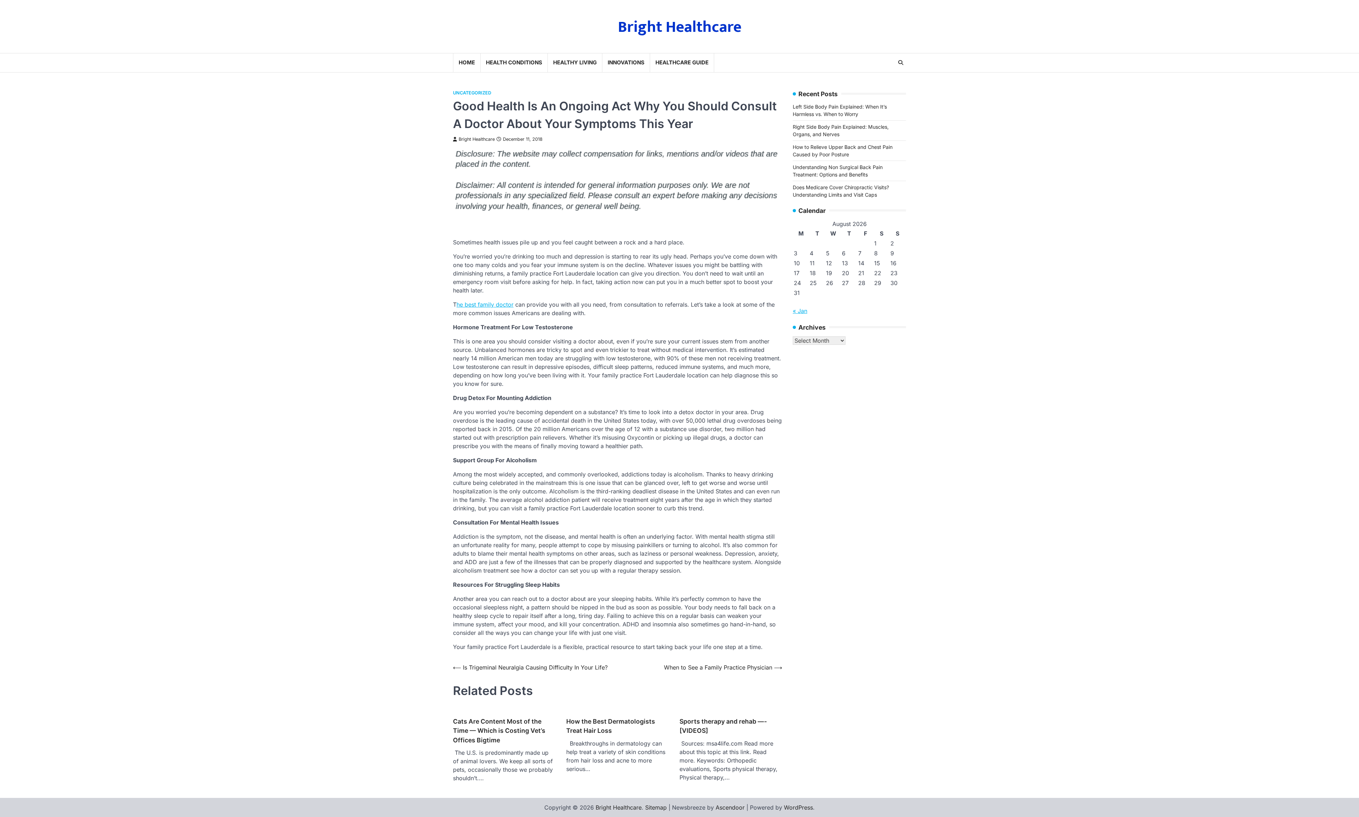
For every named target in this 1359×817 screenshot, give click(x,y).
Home (467, 62)
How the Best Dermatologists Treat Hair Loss (610, 726)
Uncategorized (472, 92)
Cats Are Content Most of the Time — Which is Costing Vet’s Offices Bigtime (499, 731)
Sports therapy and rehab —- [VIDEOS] (723, 726)
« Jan (800, 310)
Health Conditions (514, 62)
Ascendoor (730, 807)
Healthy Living (575, 62)
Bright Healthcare (679, 27)
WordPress (798, 807)
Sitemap (656, 807)
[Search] (900, 62)
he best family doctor (485, 304)
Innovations (626, 62)
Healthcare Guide (682, 62)
